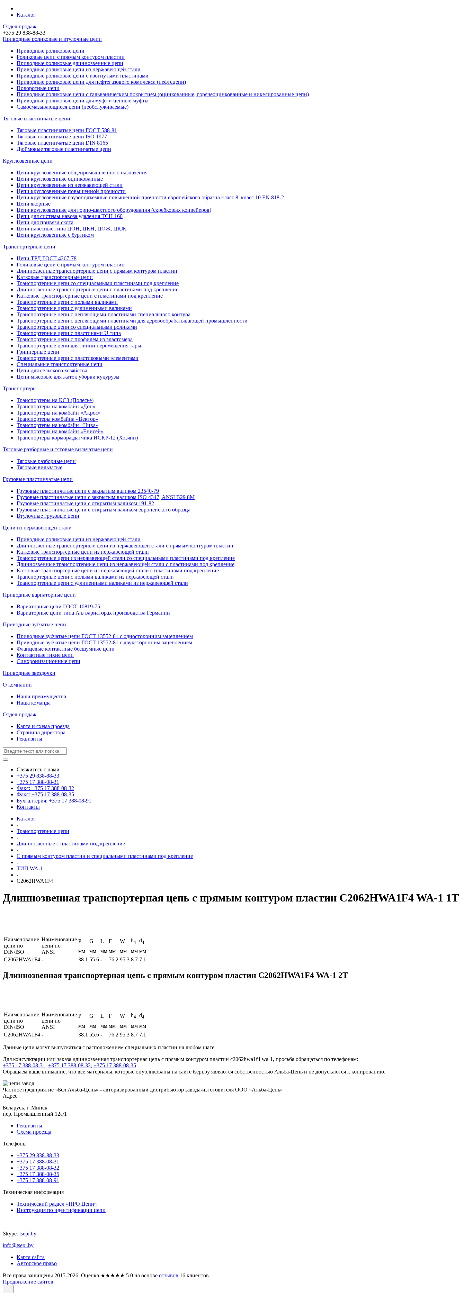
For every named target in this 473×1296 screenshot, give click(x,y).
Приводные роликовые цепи (50, 51)
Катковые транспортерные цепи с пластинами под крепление (90, 296)
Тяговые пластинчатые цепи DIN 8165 (62, 143)
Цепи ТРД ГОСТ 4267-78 (47, 258)
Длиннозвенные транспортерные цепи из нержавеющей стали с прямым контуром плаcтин (125, 546)
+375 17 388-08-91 (38, 1180)
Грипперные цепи (38, 352)
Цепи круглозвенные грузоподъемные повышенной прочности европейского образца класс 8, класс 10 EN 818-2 (150, 197)
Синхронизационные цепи (48, 661)
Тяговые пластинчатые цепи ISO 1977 (62, 136)
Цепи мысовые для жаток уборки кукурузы (68, 377)
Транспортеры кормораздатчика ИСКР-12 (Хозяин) (77, 438)
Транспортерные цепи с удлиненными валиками (74, 308)
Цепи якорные (34, 204)
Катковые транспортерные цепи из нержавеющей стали (83, 552)
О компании (17, 685)
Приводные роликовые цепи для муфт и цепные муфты (83, 100)
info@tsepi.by (18, 1245)
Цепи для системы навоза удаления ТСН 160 (70, 216)
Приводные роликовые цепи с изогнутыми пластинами (83, 76)
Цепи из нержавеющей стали (37, 528)
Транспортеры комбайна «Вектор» (57, 419)
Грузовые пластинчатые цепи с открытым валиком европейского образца (103, 510)
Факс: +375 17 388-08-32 (45, 788)
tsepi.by (27, 1233)
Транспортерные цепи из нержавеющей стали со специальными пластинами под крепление (126, 558)
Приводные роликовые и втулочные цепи (52, 39)
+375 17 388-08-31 (38, 782)
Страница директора (41, 732)
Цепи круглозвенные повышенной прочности (71, 191)
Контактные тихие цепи (45, 655)
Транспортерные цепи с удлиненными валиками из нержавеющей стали (102, 583)
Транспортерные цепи (29, 247)
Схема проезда (34, 1132)
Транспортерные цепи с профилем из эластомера (75, 339)
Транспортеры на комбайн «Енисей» (60, 431)
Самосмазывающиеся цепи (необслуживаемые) (72, 107)
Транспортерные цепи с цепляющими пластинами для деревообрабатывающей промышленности (132, 321)
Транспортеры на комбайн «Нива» (57, 425)
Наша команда (34, 703)
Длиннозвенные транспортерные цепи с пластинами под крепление (97, 289)
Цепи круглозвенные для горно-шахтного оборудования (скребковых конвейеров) (114, 210)
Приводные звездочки (29, 673)
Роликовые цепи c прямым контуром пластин (71, 57)
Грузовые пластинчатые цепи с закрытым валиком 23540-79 (88, 491)
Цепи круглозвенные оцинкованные (60, 179)
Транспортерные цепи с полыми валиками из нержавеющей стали (95, 577)
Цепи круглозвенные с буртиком (55, 235)
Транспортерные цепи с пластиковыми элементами (78, 358)
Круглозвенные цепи (28, 161)
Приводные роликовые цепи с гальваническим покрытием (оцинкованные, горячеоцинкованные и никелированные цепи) (163, 94)
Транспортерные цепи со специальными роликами (77, 327)
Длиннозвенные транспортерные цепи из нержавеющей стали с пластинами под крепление (125, 564)
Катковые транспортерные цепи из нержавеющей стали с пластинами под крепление (118, 570)
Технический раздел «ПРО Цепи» (57, 1204)
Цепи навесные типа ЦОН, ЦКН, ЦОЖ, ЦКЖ (71, 229)
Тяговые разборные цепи (46, 461)
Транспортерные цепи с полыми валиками (67, 302)
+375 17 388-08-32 (69, 1065)
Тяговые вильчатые (39, 467)
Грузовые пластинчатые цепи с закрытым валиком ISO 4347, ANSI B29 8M (106, 497)
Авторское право (37, 1263)
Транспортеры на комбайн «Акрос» (59, 413)
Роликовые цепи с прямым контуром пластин (71, 265)
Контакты (28, 807)
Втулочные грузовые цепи (48, 516)
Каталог (26, 15)
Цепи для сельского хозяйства (52, 370)
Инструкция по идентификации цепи (61, 1210)
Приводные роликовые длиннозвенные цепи (70, 63)
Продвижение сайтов (28, 1282)
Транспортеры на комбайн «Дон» (56, 406)
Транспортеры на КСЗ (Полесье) (55, 400)
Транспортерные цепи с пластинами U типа (69, 333)
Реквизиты (29, 739)
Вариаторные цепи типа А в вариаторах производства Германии (93, 613)
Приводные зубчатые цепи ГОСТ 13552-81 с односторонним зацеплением (105, 636)
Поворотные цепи (38, 88)
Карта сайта (31, 1257)
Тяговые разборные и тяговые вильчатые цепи (58, 449)
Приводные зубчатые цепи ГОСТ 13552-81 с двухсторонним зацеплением (104, 642)
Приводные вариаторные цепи (39, 595)
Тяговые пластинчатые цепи (36, 118)
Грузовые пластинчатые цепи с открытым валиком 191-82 (85, 503)
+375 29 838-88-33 (38, 776)
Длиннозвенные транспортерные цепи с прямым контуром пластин (97, 271)
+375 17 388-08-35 (114, 1065)
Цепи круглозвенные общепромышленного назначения (82, 172)
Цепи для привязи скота (45, 222)
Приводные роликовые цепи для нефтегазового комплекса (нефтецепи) (101, 82)
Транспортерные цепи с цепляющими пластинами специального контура (103, 314)
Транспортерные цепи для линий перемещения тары (79, 345)
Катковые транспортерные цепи (55, 277)
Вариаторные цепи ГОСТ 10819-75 (58, 606)
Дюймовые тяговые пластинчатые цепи (64, 149)
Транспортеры (20, 388)
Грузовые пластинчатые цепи (38, 479)
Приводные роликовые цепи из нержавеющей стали (79, 69)
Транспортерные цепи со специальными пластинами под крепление (98, 283)
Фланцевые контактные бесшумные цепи (66, 649)
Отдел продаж (19, 26)
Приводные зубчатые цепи (34, 624)
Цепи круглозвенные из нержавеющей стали (70, 185)
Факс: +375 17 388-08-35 (45, 794)
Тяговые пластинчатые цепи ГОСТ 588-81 (67, 130)
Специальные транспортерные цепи (59, 364)
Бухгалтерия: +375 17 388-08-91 (54, 801)
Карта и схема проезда (43, 726)
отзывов (168, 1275)
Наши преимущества (41, 696)
